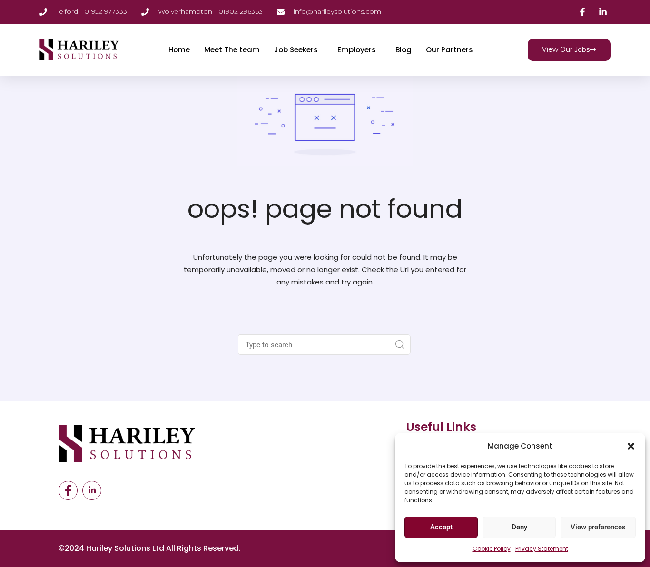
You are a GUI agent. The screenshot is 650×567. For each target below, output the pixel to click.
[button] (631, 446)
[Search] (400, 344)
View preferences (598, 527)
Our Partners (449, 50)
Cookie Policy (492, 549)
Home (179, 50)
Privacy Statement (541, 549)
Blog (403, 50)
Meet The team (232, 50)
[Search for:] (315, 345)
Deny (519, 527)
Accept (441, 527)
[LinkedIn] (91, 490)
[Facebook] (68, 490)
